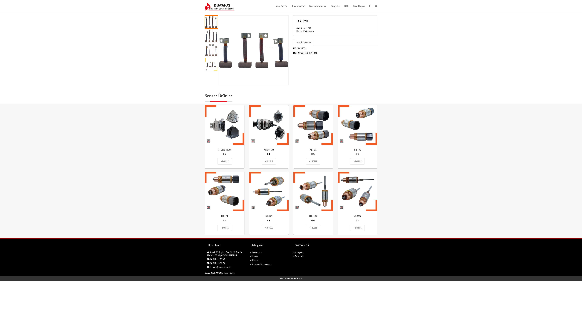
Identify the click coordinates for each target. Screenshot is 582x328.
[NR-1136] (357, 191)
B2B (346, 6)
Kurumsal (296, 6)
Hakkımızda (256, 252)
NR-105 (357, 150)
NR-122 (313, 150)
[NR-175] (269, 191)
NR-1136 (357, 216)
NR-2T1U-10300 (224, 150)
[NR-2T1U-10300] (224, 125)
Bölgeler (335, 6)
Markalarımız (316, 6)
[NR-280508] (269, 125)
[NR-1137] (313, 191)
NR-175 (269, 216)
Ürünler (254, 256)
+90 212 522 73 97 (217, 259)
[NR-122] (313, 125)
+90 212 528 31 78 (217, 263)
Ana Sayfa (281, 6)
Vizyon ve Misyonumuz (261, 264)
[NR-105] (357, 125)
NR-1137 (313, 216)
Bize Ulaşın (359, 6)
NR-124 (224, 216)
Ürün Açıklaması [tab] (303, 42)
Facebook (298, 256)
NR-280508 (269, 150)
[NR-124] (224, 191)
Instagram (299, 252)
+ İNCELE (225, 161)
